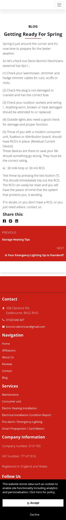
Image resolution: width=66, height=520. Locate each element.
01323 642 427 (15, 320)
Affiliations (9, 350)
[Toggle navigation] (59, 4)
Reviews (7, 364)
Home (6, 344)
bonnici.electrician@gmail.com (25, 327)
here (39, 492)
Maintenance (10, 394)
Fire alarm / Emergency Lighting (22, 422)
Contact (7, 371)
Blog (5, 378)
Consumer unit (11, 401)
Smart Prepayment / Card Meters (23, 428)
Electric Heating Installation (19, 408)
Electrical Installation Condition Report (26, 415)
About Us (8, 357)
